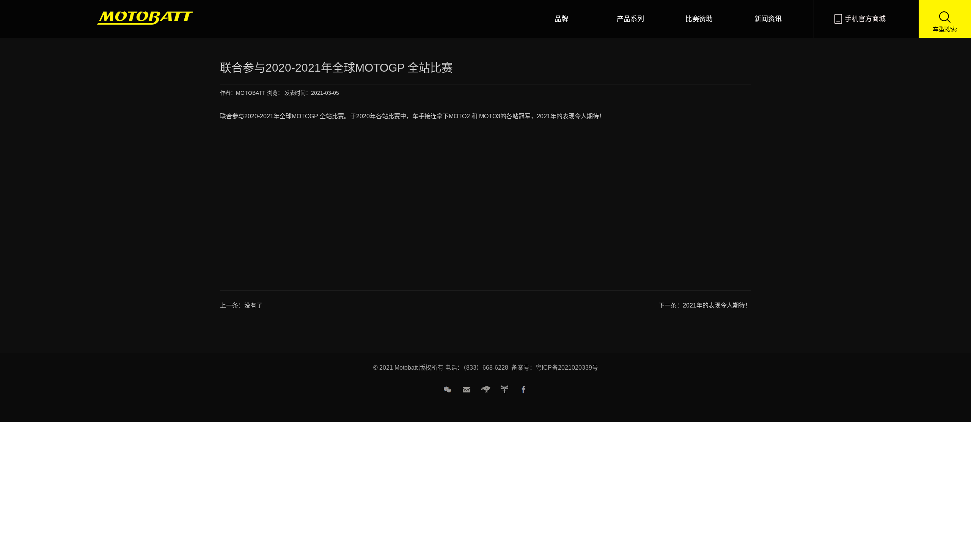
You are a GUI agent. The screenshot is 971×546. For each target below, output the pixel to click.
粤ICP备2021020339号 (567, 367)
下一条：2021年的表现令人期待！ (704, 305)
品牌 (561, 19)
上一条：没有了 (241, 305)
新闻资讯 (768, 19)
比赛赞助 (699, 19)
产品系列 (630, 19)
